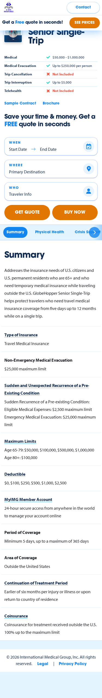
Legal (42, 664)
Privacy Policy (72, 664)
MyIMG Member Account (28, 499)
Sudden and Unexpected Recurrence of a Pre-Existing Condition (46, 389)
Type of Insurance (21, 334)
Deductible (14, 474)
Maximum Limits (20, 441)
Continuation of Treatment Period (36, 583)
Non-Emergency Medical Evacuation (38, 360)
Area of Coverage (20, 557)
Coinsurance (16, 616)
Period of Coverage (22, 532)
